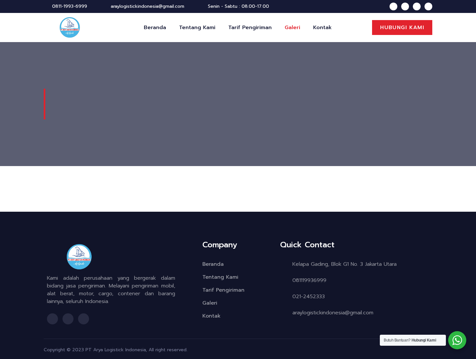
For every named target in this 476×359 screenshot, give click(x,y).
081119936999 (309, 280)
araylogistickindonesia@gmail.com (332, 313)
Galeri (292, 27)
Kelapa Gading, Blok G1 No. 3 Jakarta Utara (344, 264)
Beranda (155, 27)
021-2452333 (308, 296)
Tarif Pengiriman (250, 27)
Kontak (322, 27)
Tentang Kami (197, 27)
